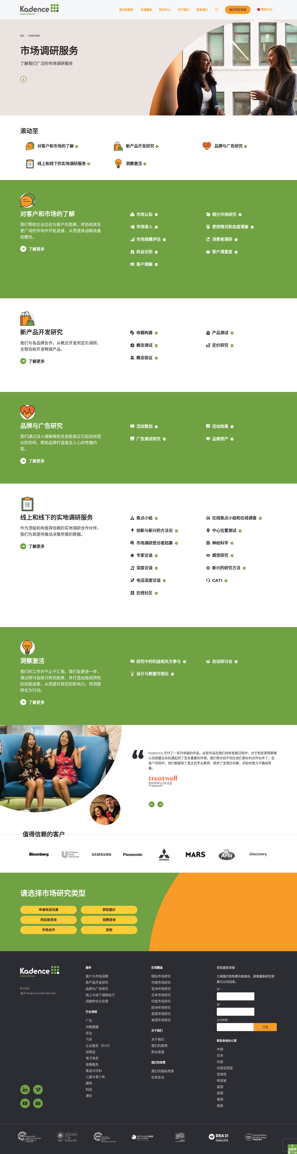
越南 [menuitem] (220, 1106)
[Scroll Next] (160, 804)
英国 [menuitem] (220, 1093)
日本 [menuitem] (220, 1056)
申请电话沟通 (48, 910)
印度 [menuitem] (220, 1062)
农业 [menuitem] (89, 1033)
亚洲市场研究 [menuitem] (161, 989)
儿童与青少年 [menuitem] (95, 1077)
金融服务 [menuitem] (92, 1064)
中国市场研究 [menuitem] (161, 982)
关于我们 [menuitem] (157, 1039)
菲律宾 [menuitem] (221, 1074)
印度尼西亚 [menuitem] (225, 1068)
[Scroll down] (23, 79)
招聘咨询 (109, 920)
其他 (109, 930)
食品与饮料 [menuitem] (94, 1071)
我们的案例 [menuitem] (159, 1046)
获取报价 (109, 910)
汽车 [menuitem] (89, 1039)
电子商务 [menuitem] (92, 1058)
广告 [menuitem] (89, 1021)
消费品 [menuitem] (90, 1052)
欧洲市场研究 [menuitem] (161, 1007)
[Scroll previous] (151, 804)
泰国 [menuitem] (220, 1087)
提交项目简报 (237, 10)
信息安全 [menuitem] (157, 1077)
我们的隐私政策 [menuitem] (162, 1071)
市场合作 (48, 930)
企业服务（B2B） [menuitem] (99, 1046)
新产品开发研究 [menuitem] (97, 982)
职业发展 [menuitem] (157, 1052)
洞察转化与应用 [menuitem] (97, 1001)
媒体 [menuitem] (89, 1083)
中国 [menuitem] (220, 1049)
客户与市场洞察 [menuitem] (97, 976)
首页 (22, 36)
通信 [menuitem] (89, 1096)
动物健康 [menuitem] (92, 1027)
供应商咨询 (48, 920)
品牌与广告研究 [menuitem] (97, 989)
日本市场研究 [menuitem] (161, 995)
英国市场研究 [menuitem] (161, 1014)
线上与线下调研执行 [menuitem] (100, 995)
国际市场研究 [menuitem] (161, 976)
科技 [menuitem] (89, 1089)
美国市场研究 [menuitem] (161, 1020)
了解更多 (36, 249)
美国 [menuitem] (220, 1099)
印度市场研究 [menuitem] (161, 1001)
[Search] (217, 9)
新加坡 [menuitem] (221, 1081)
